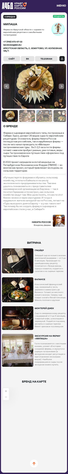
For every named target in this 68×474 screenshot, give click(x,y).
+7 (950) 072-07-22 (12, 41)
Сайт (12, 58)
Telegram (46, 58)
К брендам (10, 17)
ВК (27, 58)
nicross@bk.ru (12, 45)
